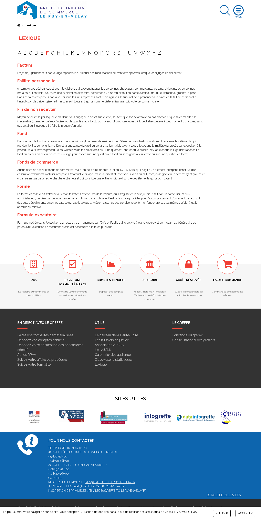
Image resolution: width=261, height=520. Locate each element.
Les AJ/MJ (103, 350)
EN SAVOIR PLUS (185, 511)
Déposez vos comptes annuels (40, 340)
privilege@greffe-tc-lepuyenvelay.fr (117, 490)
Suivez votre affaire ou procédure (42, 360)
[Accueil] (18, 25)
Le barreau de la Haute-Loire (116, 335)
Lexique (101, 364)
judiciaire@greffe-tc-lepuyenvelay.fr (94, 486)
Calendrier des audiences (113, 355)
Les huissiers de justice (112, 340)
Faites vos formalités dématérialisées (45, 335)
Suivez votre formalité (34, 364)
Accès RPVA (26, 355)
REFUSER (222, 513)
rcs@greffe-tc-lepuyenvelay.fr (110, 482)
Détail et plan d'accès (224, 495)
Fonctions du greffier (187, 335)
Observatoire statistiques (114, 360)
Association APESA (109, 345)
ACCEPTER (245, 513)
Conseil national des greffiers (193, 340)
